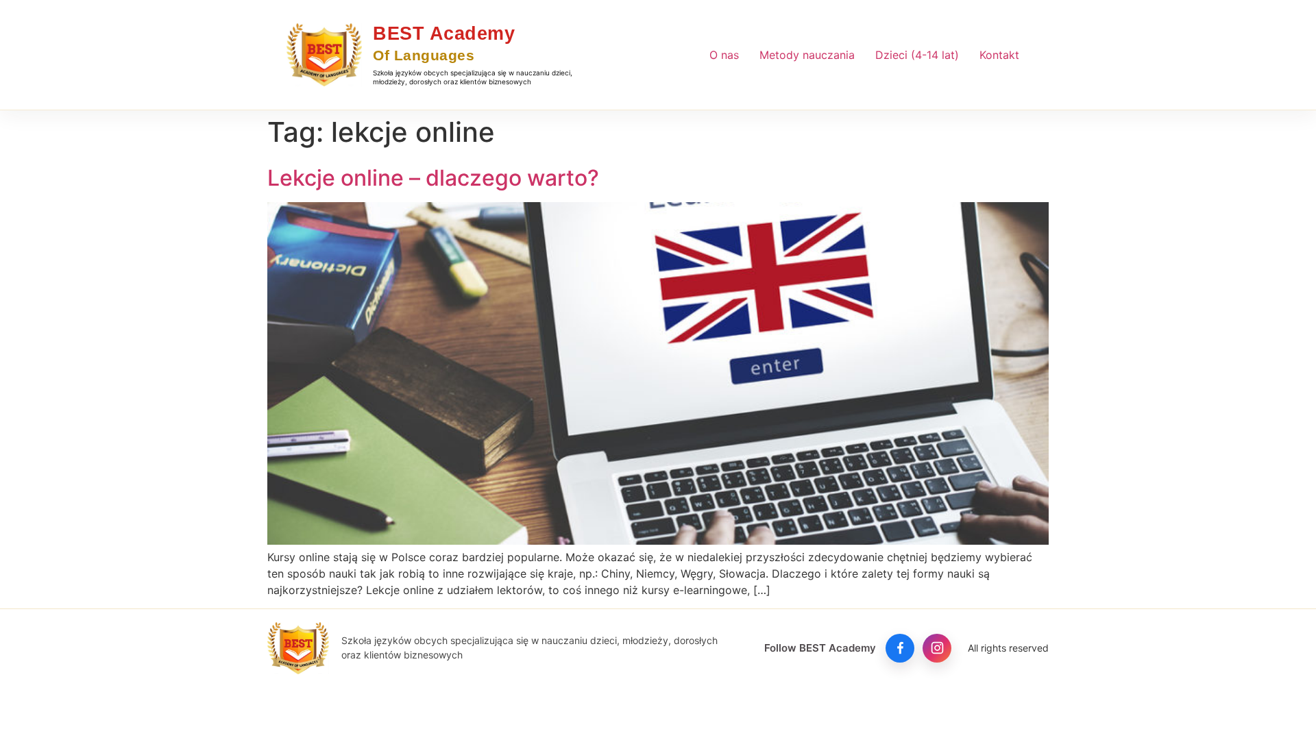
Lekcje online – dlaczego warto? (433, 177)
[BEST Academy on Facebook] (900, 648)
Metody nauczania (807, 55)
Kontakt (999, 55)
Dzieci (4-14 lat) (917, 55)
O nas (724, 55)
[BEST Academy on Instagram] (937, 648)
